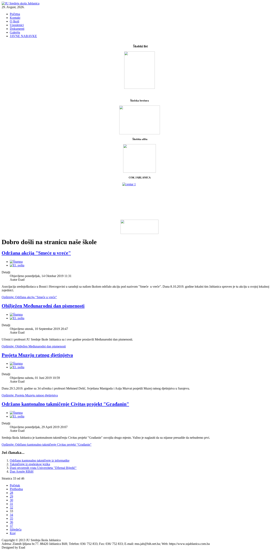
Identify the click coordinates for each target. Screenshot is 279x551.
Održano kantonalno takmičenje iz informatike (39, 460)
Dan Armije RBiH (21, 471)
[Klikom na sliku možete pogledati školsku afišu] (139, 171)
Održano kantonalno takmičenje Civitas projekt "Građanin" (65, 404)
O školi (14, 21)
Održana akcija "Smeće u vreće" (36, 253)
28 (11, 492)
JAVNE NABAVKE (23, 36)
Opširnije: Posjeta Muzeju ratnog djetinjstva (30, 395)
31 (11, 503)
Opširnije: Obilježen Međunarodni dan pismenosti (34, 346)
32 (11, 507)
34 (11, 514)
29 (11, 496)
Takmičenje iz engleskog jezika (30, 464)
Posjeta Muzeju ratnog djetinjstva (37, 355)
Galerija (15, 32)
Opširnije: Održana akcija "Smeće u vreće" (29, 297)
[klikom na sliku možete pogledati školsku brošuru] (139, 120)
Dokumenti (17, 28)
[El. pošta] (17, 265)
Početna (15, 14)
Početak (15, 485)
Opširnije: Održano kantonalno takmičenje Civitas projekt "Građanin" (47, 444)
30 (11, 500)
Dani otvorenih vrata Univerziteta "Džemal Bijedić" (43, 468)
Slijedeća (15, 529)
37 (11, 526)
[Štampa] (16, 261)
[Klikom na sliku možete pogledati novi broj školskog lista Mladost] (139, 70)
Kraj (13, 533)
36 (11, 522)
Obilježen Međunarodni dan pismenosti (43, 305)
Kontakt (15, 17)
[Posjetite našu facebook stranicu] (139, 227)
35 (11, 518)
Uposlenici (17, 25)
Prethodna (16, 489)
